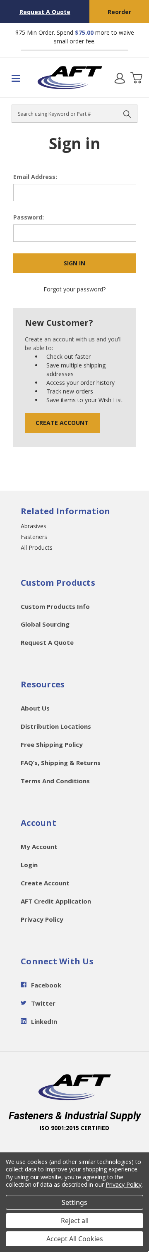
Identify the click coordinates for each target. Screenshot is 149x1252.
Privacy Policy (42, 919)
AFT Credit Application (56, 901)
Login (29, 865)
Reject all (75, 1220)
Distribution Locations (56, 726)
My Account (39, 846)
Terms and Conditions (55, 781)
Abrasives (33, 526)
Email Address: (35, 177)
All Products (37, 547)
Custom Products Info (55, 606)
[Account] (119, 77)
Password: (28, 217)
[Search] (127, 113)
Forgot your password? (74, 289)
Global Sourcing (45, 624)
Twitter (43, 1003)
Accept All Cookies (74, 1238)
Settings (74, 1202)
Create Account (62, 423)
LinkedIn (44, 1021)
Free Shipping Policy (52, 744)
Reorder (119, 12)
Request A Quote (44, 12)
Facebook (46, 985)
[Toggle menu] (19, 77)
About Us (35, 708)
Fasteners (34, 537)
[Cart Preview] (136, 77)
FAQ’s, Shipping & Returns (61, 762)
